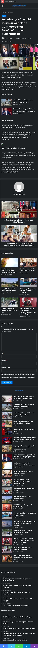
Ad (2, 353)
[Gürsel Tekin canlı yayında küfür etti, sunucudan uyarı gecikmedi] (6, 111)
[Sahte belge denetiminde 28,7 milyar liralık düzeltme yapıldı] (7, 399)
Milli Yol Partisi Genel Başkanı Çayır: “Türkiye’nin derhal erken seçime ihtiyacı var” (28, 311)
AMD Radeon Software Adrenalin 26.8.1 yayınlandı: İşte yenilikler (24, 439)
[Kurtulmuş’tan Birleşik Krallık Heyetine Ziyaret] (28, 262)
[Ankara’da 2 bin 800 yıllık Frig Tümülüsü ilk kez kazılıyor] (7, 423)
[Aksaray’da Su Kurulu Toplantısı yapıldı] (7, 490)
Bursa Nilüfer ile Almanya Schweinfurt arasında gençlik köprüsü (23, 557)
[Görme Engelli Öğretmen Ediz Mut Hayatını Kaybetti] (28, 282)
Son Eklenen (19, 390)
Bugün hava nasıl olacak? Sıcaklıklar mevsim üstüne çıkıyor (9, 270)
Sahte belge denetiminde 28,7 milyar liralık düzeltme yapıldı (23, 397)
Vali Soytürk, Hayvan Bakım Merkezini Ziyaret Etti (9, 310)
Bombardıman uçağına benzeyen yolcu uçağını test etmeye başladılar (24, 523)
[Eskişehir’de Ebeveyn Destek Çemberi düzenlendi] (7, 549)
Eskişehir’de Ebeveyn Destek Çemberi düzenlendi (22, 548)
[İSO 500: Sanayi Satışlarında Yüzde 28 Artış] (7, 507)
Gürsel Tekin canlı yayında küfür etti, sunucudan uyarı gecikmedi (24, 456)
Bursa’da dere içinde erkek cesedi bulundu (8, 290)
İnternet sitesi (5, 367)
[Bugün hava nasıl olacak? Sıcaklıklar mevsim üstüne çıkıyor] (9, 262)
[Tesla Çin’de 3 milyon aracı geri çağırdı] (7, 431)
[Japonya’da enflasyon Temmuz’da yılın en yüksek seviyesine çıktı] (7, 482)
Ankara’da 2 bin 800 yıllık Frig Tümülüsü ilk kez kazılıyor (23, 422)
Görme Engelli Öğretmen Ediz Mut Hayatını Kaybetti (28, 290)
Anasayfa (6, 12)
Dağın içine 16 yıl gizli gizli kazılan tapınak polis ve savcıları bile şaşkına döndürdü (24, 448)
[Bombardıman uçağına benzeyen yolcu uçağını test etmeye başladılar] (7, 523)
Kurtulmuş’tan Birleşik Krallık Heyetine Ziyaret (27, 270)
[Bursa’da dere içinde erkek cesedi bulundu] (9, 282)
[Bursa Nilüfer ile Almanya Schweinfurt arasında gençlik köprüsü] (7, 558)
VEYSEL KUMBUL (9, 38)
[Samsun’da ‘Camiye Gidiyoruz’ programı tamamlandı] (7, 415)
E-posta (4, 360)
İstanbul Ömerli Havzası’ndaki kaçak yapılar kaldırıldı (23, 406)
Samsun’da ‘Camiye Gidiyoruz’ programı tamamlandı (19, 1)
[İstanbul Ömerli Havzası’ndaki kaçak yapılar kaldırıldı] (6, 102)
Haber (11, 12)
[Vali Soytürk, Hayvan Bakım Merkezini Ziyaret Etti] (9, 302)
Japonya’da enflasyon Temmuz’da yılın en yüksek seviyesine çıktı (22, 481)
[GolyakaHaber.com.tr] (19, 6)
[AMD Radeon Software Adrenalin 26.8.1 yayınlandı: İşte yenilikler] (7, 440)
